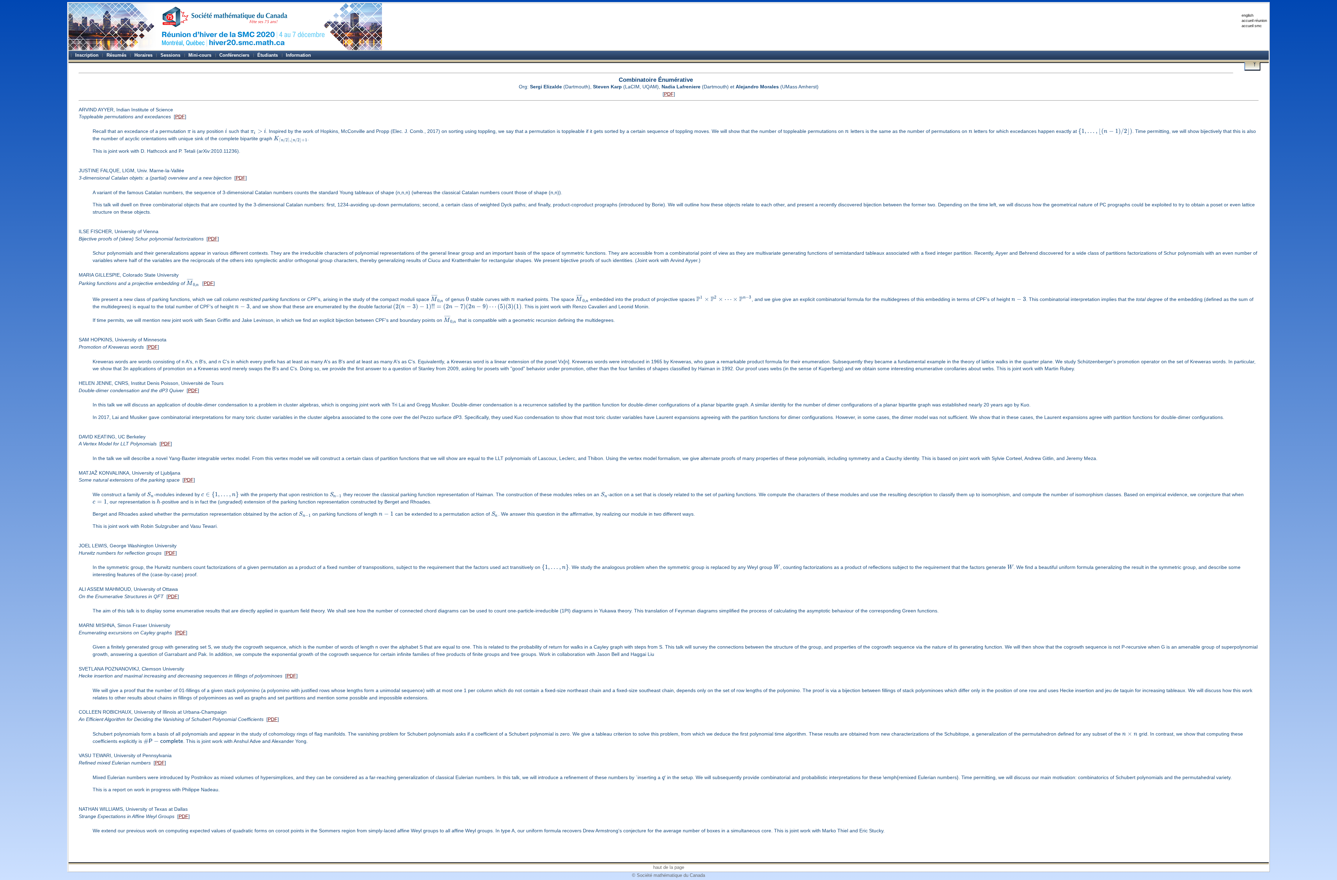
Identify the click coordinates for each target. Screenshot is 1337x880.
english (1247, 15)
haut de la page (668, 867)
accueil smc (1252, 26)
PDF (669, 94)
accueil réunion (1254, 20)
